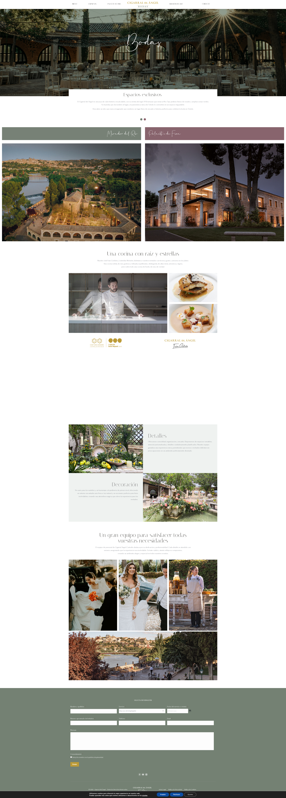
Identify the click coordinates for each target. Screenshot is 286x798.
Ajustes (190, 794)
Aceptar (163, 794)
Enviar (74, 764)
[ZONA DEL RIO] (71, 192)
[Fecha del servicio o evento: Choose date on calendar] (190, 711)
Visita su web (118, 302)
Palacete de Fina (164, 133)
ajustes (144, 796)
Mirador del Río (122, 133)
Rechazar (176, 794)
